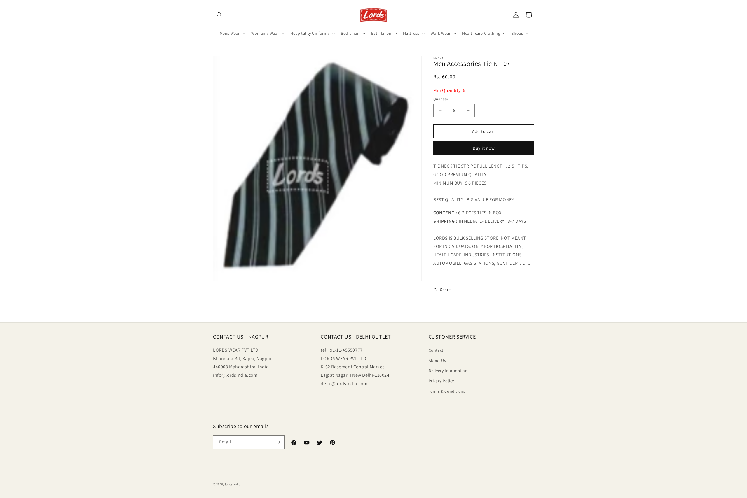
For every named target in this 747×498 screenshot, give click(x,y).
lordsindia (233, 484)
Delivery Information (448, 370)
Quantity (440, 99)
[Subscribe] (277, 442)
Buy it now (484, 148)
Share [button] (445, 289)
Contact (436, 350)
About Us (437, 360)
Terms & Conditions (447, 391)
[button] (219, 14)
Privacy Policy (441, 380)
